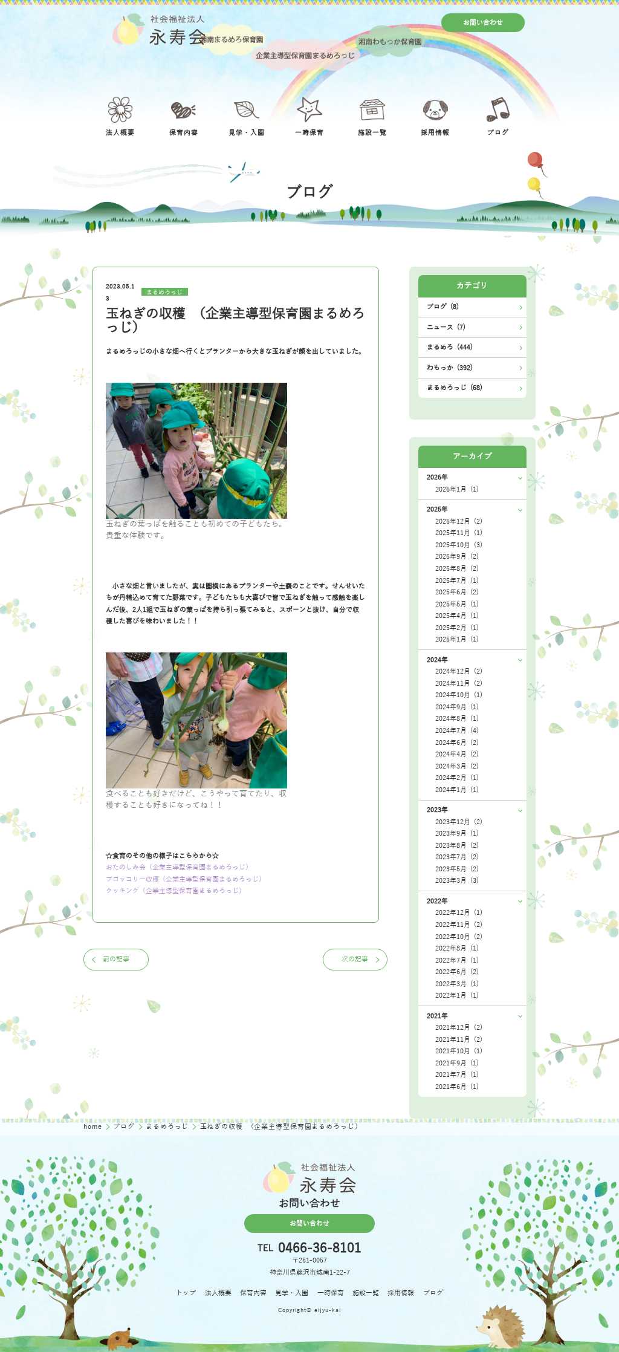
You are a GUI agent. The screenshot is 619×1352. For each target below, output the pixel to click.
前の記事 (116, 959)
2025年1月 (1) (457, 639)
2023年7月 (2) (457, 857)
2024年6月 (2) (457, 743)
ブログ (125, 1126)
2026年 (437, 477)
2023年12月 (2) (458, 822)
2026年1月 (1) (457, 489)
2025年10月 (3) (458, 545)
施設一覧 (365, 1293)
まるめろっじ (164, 291)
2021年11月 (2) (458, 1040)
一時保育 (330, 1293)
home (93, 1126)
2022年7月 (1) (457, 960)
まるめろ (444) (450, 347)
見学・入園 (291, 1293)
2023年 (437, 810)
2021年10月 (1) (458, 1051)
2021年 (437, 1016)
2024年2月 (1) (457, 778)
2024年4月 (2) (457, 754)
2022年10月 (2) (458, 937)
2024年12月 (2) (458, 671)
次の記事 (355, 959)
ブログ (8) (443, 307)
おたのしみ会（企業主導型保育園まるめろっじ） (179, 867)
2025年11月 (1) (458, 533)
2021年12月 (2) (458, 1028)
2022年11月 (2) (458, 925)
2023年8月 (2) (457, 846)
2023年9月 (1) (457, 833)
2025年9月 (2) (457, 557)
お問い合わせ (483, 23)
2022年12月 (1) (458, 913)
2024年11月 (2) (458, 683)
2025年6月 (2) (457, 592)
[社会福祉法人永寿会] (159, 29)
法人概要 (218, 1293)
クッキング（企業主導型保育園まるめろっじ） (175, 891)
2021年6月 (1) (457, 1087)
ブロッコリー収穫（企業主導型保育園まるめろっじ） (185, 879)
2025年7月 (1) (457, 581)
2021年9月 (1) (457, 1063)
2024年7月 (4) (457, 731)
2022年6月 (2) (457, 972)
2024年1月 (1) (457, 790)
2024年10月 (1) (458, 695)
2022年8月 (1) (457, 948)
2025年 (437, 509)
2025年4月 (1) (457, 616)
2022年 (437, 901)
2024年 (437, 660)
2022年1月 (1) (457, 995)
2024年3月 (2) (457, 766)
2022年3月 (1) (457, 984)
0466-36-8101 (319, 1248)
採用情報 (400, 1293)
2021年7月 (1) (457, 1075)
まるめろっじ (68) (454, 388)
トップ (186, 1293)
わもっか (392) (450, 368)
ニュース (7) (446, 327)
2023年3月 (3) (457, 881)
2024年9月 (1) (457, 707)
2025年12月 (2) (458, 521)
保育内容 (253, 1293)
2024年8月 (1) (457, 719)
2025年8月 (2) (457, 569)
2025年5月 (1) (457, 604)
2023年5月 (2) (457, 869)
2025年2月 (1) (457, 628)
